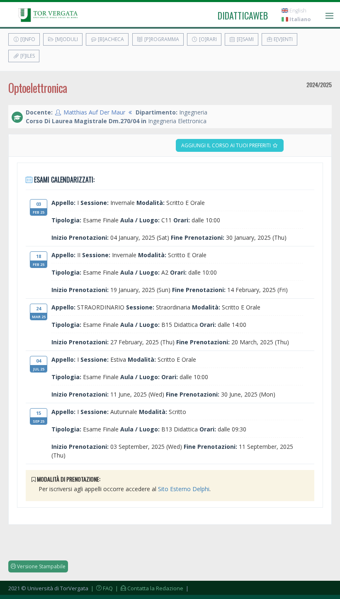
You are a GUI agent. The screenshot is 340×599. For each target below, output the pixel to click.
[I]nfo (27, 39)
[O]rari (207, 39)
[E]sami (245, 39)
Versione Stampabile (41, 566)
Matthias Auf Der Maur (94, 112)
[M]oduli (66, 39)
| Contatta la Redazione (148, 588)
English (297, 10)
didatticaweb (243, 15)
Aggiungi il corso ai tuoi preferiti (226, 145)
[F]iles (27, 55)
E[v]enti (282, 39)
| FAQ (101, 588)
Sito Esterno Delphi (183, 489)
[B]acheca (110, 39)
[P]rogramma (161, 39)
